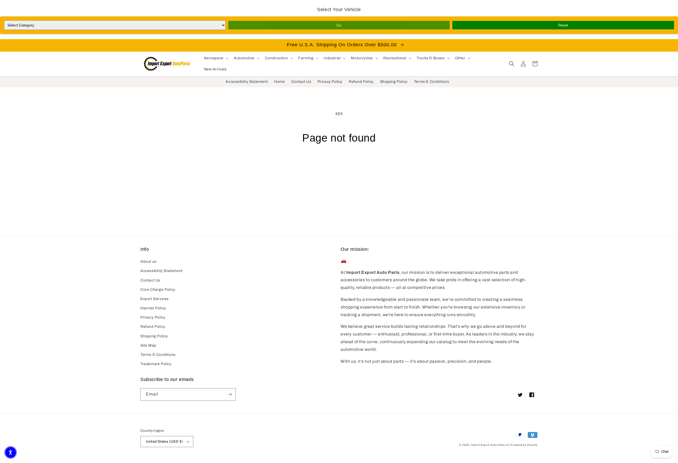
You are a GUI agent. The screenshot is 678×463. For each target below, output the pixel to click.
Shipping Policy (154, 336)
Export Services (154, 299)
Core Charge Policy (157, 290)
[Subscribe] (229, 394)
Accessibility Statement (161, 271)
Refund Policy (152, 327)
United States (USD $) (164, 441)
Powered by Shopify (524, 444)
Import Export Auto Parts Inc (490, 444)
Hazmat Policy (153, 308)
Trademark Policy (156, 364)
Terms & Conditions (158, 355)
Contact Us (150, 280)
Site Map (148, 345)
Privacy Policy (152, 317)
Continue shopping (339, 164)
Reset (563, 25)
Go (338, 25)
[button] (216, 58)
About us (148, 262)
